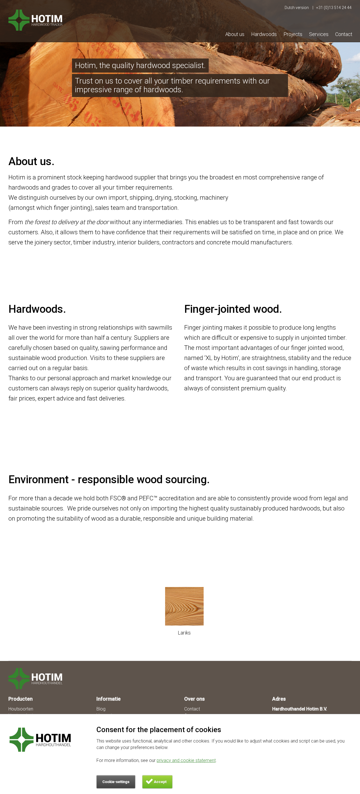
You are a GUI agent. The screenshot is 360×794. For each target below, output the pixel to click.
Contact (343, 34)
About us (234, 34)
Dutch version (297, 7)
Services (318, 34)
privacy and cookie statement (186, 760)
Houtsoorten (20, 709)
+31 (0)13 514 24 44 (334, 7)
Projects (293, 34)
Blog (100, 709)
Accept (160, 782)
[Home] (38, 678)
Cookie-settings (115, 782)
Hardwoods (264, 34)
